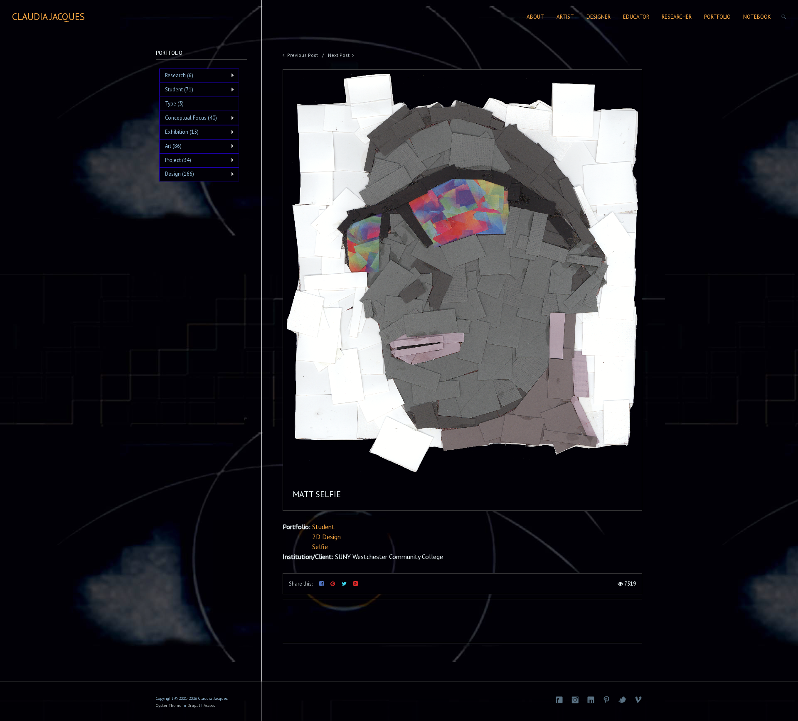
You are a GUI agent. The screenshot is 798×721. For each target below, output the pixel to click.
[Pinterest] (606, 700)
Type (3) (174, 103)
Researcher (677, 16)
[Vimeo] (638, 700)
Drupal (193, 705)
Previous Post (302, 55)
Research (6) (176, 75)
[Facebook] (559, 700)
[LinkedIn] (590, 700)
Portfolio (717, 16)
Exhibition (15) (179, 132)
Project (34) (175, 160)
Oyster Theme (168, 705)
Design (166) (176, 174)
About (535, 16)
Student (323, 526)
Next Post (339, 55)
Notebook (757, 16)
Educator (636, 16)
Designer (598, 16)
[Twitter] (622, 700)
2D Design (326, 536)
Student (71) (176, 89)
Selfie (320, 546)
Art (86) (170, 146)
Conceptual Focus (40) (188, 118)
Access (209, 705)
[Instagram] (575, 700)
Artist (565, 16)
